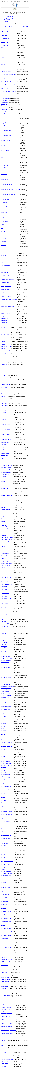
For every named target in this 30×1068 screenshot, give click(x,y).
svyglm (3, 783)
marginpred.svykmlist (6, 434)
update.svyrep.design (6, 979)
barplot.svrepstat (5, 98)
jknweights (3, 394)
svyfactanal (3, 779)
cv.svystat (3, 245)
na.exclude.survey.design (6, 465)
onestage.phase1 (5, 502)
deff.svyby (3, 258)
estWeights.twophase (6, 348)
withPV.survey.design (6, 1016)
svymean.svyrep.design (6, 818)
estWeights (3, 344)
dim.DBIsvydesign (5, 275)
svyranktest (3, 867)
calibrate (3, 125)
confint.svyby (4, 202)
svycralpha (3, 770)
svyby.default (4, 730)
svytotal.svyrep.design (6, 935)
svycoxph (3, 759)
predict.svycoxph (5, 553)
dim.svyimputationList (6, 286)
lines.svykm (4, 403)
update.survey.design (6, 975)
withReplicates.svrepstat (6, 1023)
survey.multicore (5, 691)
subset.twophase (5, 662)
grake (2, 370)
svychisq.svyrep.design (6, 746)
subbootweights (4, 653)
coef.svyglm (4, 160)
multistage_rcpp (4, 455)
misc (27, 26)
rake (2, 619)
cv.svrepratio (4, 234)
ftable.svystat (4, 364)
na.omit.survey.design (6, 472)
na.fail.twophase (5, 470)
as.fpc (2, 67)
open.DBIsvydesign (5, 509)
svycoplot (3, 756)
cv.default (3, 231)
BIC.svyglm (4, 104)
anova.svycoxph (5, 38)
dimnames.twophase (5, 313)
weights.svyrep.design (6, 1011)
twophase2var (4, 965)
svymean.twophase (5, 821)
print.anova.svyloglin (6, 565)
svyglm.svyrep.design (6, 789)
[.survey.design (4, 1061)
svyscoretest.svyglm (5, 887)
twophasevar (4, 966)
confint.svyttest (4, 221)
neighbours (3, 476)
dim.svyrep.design (5, 289)
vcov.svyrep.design (5, 995)
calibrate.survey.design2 (6, 130)
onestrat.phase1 (4, 507)
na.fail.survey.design (5, 469)
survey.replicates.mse (6, 693)
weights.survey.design (6, 1007)
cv (2, 228)
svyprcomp (3, 845)
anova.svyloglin (4, 45)
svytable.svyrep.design (6, 921)
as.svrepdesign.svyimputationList (8, 84)
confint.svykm (4, 212)
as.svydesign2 (4, 88)
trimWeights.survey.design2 (7, 959)
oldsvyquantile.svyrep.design (7, 495)
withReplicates (4, 1019)
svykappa (3, 800)
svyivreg (3, 797)
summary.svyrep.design (6, 677)
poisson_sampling (5, 532)
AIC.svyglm (4, 35)
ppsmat (3, 546)
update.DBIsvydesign (6, 974)
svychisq (3, 739)
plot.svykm (3, 525)
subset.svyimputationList (6, 658)
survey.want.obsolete (6, 699)
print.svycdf (4, 586)
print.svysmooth (5, 603)
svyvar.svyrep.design (6, 950)
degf (2, 262)
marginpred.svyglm (5, 429)
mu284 (3, 447)
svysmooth (3, 891)
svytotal (3, 925)
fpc (2, 359)
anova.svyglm (4, 42)
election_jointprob (5, 337)
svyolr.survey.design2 (6, 835)
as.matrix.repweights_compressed (8, 74)
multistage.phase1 (5, 453)
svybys (3, 734)
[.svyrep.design (4, 1063)
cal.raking (3, 122)
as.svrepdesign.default (6, 81)
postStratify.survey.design (7, 537)
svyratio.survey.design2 (6, 873)
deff (2, 252)
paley (2, 516)
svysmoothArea (4, 897)
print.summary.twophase (6, 584)
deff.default (3, 255)
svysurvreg (3, 908)
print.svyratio (4, 596)
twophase (3, 963)
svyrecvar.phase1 (5, 882)
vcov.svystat (4, 998)
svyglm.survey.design (6, 786)
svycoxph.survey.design (6, 761)
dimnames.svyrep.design (6, 309)
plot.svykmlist (4, 526)
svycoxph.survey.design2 (7, 763)
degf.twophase (4, 272)
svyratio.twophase (5, 877)
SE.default (3, 640)
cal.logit (3, 120)
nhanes (3, 479)
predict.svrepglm (5, 549)
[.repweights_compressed (7, 1059)
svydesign (3, 772)
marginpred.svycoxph (6, 424)
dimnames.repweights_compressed (9, 299)
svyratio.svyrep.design (6, 875)
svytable (3, 914)
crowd (2, 224)
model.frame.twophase (6, 442)
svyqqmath (3, 850)
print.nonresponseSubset (6, 570)
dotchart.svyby (4, 320)
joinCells (3, 396)
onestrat (3, 504)
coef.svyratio (4, 174)
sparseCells (3, 647)
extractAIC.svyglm (5, 353)
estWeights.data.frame (6, 346)
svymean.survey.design (6, 811)
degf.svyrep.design (5, 269)
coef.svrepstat (4, 153)
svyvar (2, 943)
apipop (2, 57)
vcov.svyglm (4, 988)
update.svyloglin (5, 977)
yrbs (2, 1045)
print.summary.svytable (6, 581)
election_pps (4, 341)
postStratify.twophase (6, 541)
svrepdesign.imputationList (7, 713)
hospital (3, 377)
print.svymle (4, 589)
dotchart (3, 316)
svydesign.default (5, 776)
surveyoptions (4, 700)
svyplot (3, 841)
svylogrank (3, 806)
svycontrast (3, 752)
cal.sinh (3, 123)
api (2, 47)
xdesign (3, 1040)
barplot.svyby (4, 100)
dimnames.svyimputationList (7, 306)
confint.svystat (4, 217)
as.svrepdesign (4, 78)
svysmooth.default (5, 894)
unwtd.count (4, 972)
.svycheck (3, 1052)
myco (2, 458)
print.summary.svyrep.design (7, 577)
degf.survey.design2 (5, 265)
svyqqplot (3, 854)
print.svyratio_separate (6, 598)
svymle (3, 824)
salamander (3, 633)
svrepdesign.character (6, 706)
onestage (3, 498)
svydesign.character (5, 774)
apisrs (2, 60)
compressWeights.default (6, 184)
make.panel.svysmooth (6, 416)
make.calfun (4, 410)
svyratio (3, 869)
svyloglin (3, 804)
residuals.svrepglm (5, 623)
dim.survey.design (5, 282)
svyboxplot (3, 726)
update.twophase (5, 981)
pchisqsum (3, 518)
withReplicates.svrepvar (6, 1026)
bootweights (4, 111)
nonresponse (4, 481)
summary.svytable (5, 680)
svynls (2, 828)
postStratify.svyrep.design (7, 539)
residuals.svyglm (5, 626)
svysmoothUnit (4, 901)
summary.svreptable (5, 667)
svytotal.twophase (5, 938)
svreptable (3, 716)
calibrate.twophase (5, 140)
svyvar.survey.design (6, 947)
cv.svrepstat (4, 238)
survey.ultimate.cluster (6, 695)
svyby (2, 728)
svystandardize (4, 904)
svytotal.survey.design (6, 928)
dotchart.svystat (4, 322)
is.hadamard (4, 387)
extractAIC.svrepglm (6, 350)
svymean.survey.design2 (6, 814)
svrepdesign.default (5, 709)
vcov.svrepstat (4, 986)
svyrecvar (3, 878)
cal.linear (3, 118)
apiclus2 (3, 54)
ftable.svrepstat (4, 360)
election (3, 327)
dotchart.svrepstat (5, 318)
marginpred (3, 419)
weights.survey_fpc (5, 1009)
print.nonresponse (5, 567)
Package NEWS (7, 21)
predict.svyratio (4, 561)
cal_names (3, 145)
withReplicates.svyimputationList (8, 1030)
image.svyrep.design (5, 384)
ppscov (3, 542)
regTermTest (4, 621)
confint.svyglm (4, 206)
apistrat (3, 64)
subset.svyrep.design (6, 660)
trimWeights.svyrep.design (7, 961)
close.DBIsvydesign (5, 150)
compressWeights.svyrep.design (8, 194)
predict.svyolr (4, 558)
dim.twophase (4, 292)
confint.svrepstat (5, 199)
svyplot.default (4, 843)
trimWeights (4, 957)
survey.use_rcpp (5, 697)
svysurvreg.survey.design (7, 911)
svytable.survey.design (6, 918)
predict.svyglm (4, 555)
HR (2, 379)
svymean (3, 807)
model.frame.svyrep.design (7, 439)
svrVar (2, 719)
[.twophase (3, 1066)
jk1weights (3, 393)
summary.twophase (5, 684)
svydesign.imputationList (6, 777)
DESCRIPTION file (8, 16)
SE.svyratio (4, 646)
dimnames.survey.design (6, 303)
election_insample (5, 331)
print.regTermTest (5, 574)
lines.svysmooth (5, 405)
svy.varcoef (3, 723)
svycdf (2, 735)
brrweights (3, 113)
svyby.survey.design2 (6, 732)
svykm (2, 802)
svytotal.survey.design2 (6, 931)
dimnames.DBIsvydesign (7, 296)
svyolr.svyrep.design (5, 838)
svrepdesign (4, 702)
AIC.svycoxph (4, 31)
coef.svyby (3, 157)
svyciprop (3, 749)
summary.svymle (5, 674)
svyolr (2, 831)
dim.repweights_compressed (7, 279)
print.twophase (4, 607)
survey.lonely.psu (5, 689)
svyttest (3, 942)
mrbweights (4, 444)
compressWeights (5, 179)
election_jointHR (5, 334)
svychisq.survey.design (6, 742)
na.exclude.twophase (6, 467)
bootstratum (4, 109)
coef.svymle (4, 167)
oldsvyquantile (4, 488)
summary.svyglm (5, 670)
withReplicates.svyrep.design (7, 1033)
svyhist (3, 795)
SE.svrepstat (4, 642)
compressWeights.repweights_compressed (10, 189)
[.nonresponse (4, 1055)
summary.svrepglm (5, 663)
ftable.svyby (4, 362)
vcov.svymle (4, 991)
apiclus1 (3, 50)
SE (2, 638)
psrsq (2, 608)
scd (2, 636)
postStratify (3, 535)
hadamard (3, 375)
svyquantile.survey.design (7, 861)
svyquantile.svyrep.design (7, 864)
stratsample (3, 651)
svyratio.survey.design (6, 871)
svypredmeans (4, 848)
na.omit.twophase (5, 474)
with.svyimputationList (6, 1013)
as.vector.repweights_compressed (8, 91)
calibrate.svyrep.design (6, 135)
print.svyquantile (5, 593)
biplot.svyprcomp (5, 105)
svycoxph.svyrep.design (6, 765)
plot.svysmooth (4, 528)
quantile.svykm (4, 614)
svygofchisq (4, 793)
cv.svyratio (3, 241)
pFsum (2, 519)
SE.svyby (3, 644)
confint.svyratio (4, 216)
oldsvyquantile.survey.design (7, 491)
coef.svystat (4, 175)
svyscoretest (4, 884)
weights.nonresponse (6, 1004)
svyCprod (3, 767)
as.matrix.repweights (6, 71)
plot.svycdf (3, 521)
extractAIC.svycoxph (6, 352)
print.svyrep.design (5, 600)
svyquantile (3, 857)
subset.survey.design (5, 656)
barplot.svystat (4, 102)
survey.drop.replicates (6, 688)
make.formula (4, 412)
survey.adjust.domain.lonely (7, 686)
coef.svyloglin (4, 165)
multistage (3, 449)
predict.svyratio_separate (6, 563)
